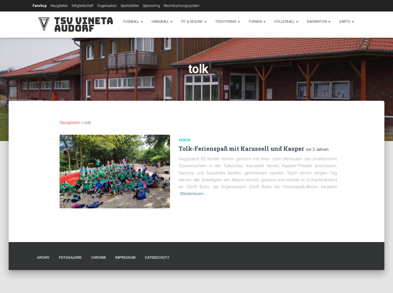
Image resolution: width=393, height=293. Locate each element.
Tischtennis (226, 22)
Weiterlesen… (193, 193)
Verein (184, 140)
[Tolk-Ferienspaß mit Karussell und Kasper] (115, 171)
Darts (345, 22)
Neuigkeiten (59, 6)
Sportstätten (130, 6)
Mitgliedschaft (83, 6)
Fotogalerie (70, 258)
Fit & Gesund (192, 22)
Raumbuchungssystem (181, 6)
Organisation (107, 6)
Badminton (317, 22)
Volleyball (284, 22)
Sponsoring (151, 6)
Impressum (125, 258)
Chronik (98, 258)
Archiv (43, 258)
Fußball (131, 22)
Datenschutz (157, 258)
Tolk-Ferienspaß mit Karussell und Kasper (241, 148)
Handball (161, 22)
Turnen (256, 22)
